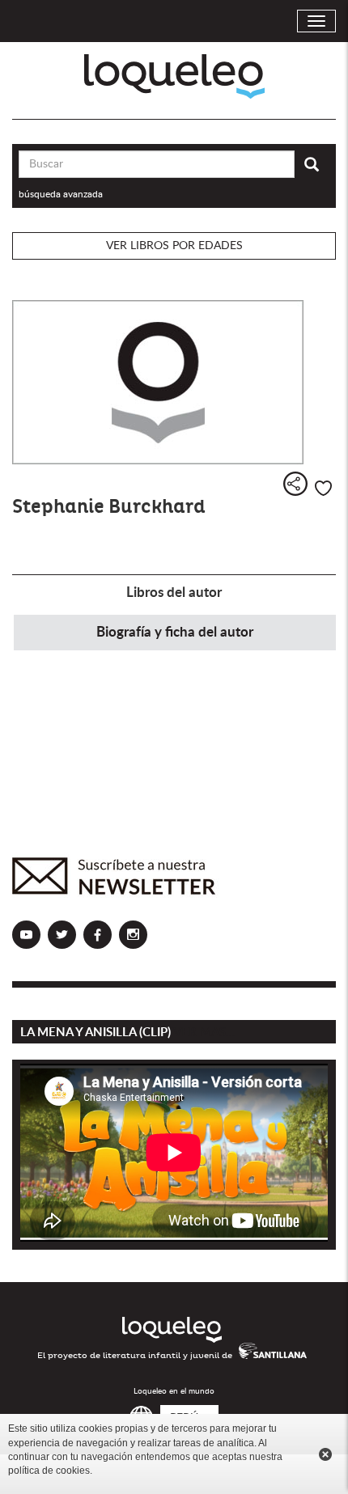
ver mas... (204, 1032)
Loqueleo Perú (174, 76)
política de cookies (49, 1470)
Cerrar (325, 1454)
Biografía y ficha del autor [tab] (174, 632)
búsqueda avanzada (61, 194)
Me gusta (323, 488)
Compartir (295, 484)
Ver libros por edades (174, 246)
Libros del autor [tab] (174, 592)
